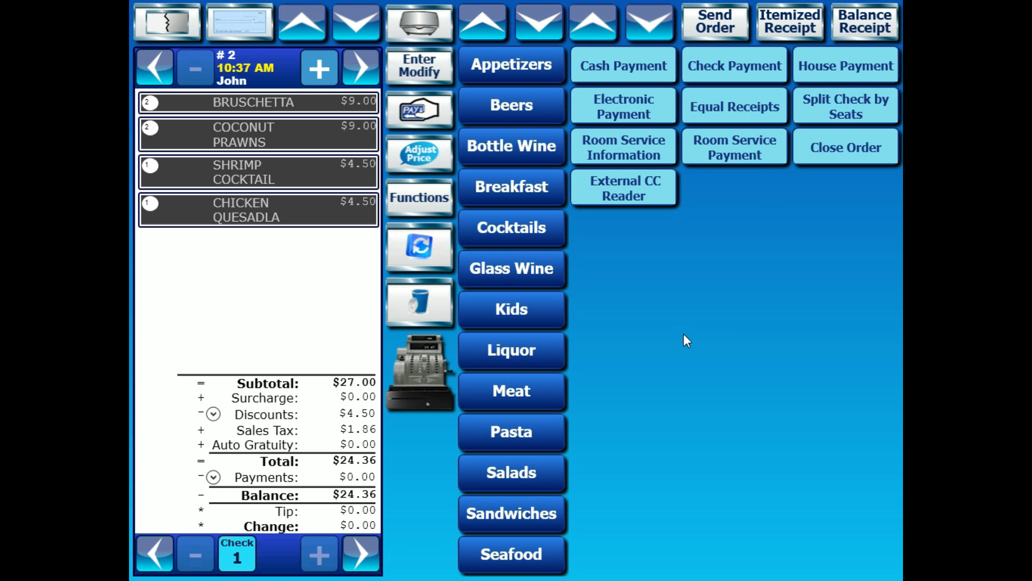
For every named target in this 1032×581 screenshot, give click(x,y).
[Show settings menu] (1011, 575)
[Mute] (997, 575)
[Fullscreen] (1025, 575)
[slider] (510, 575)
